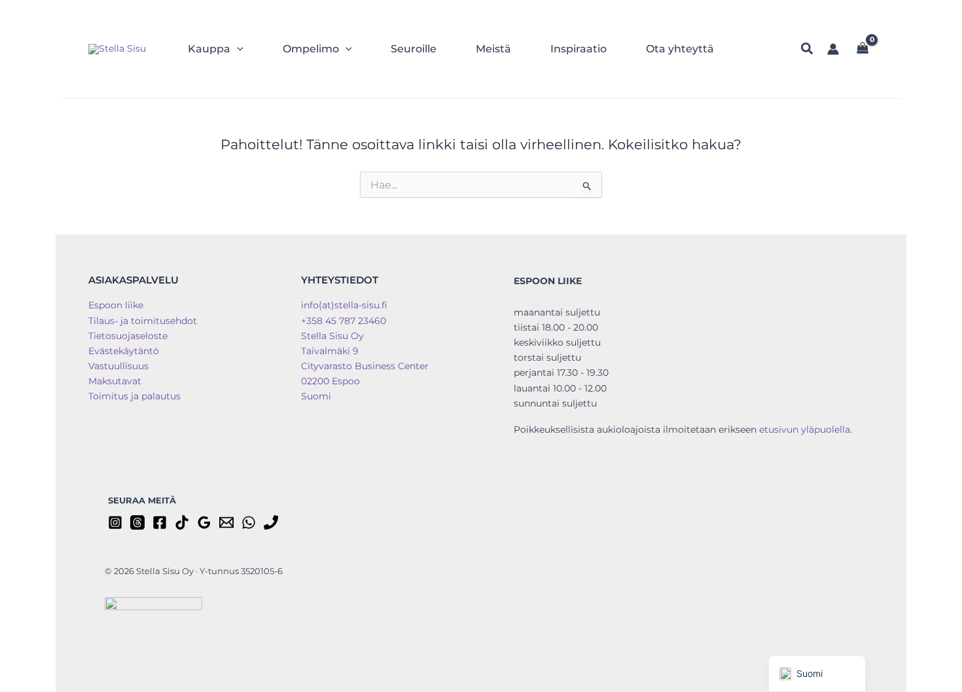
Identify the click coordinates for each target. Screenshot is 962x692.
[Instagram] (115, 522)
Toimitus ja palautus (134, 396)
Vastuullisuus (118, 366)
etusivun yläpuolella (804, 429)
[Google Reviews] (204, 522)
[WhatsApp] (248, 522)
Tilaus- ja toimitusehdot (142, 321)
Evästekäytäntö (123, 351)
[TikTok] (182, 522)
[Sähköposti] (226, 522)
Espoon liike (115, 305)
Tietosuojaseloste (128, 336)
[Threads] (137, 522)
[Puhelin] (271, 522)
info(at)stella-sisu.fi (344, 305)
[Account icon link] (833, 49)
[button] (236, 49)
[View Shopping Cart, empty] (863, 49)
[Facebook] (159, 522)
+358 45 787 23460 (343, 321)
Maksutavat (114, 381)
